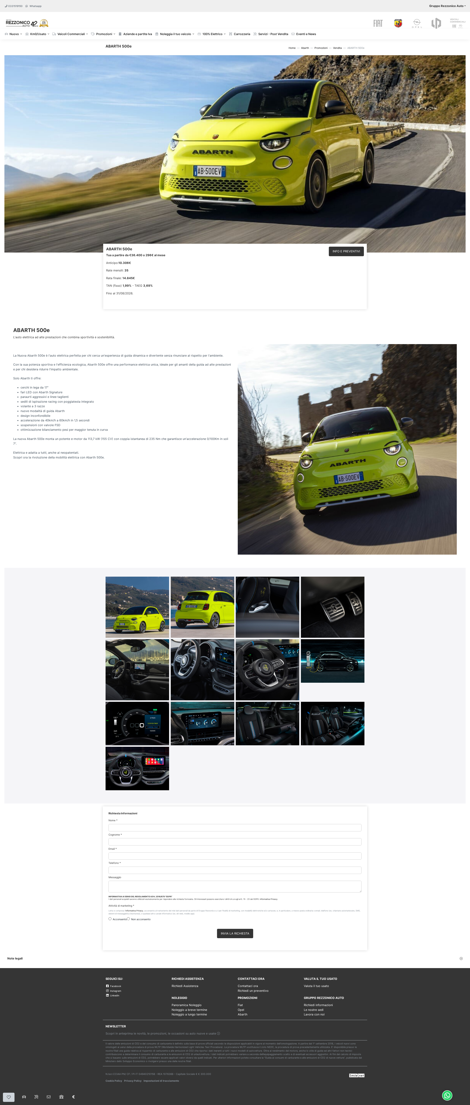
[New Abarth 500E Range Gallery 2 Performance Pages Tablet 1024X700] (202, 723)
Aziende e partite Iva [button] (137, 34)
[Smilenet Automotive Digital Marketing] (356, 1075)
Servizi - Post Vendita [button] (273, 34)
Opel (241, 1010)
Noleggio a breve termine (189, 1010)
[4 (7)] (267, 607)
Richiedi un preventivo (253, 990)
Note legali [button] (15, 958)
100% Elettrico (212, 34)
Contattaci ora (248, 986)
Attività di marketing (121, 905)
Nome (113, 820)
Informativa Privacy (268, 899)
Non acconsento (141, 919)
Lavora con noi (314, 1014)
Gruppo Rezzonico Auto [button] (446, 6)
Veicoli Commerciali (71, 34)
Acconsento (120, 919)
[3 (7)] (202, 607)
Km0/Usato (38, 34)
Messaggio (115, 877)
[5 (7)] (332, 607)
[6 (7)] (137, 669)
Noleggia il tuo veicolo (175, 34)
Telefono (115, 862)
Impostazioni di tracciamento (161, 1080)
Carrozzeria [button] (241, 34)
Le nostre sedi (313, 1010)
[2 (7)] (137, 607)
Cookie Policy (114, 1080)
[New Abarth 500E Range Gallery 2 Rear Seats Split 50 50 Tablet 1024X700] (267, 723)
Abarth (305, 47)
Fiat (240, 1005)
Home (292, 47)
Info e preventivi (346, 251)
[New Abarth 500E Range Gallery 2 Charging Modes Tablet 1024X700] (332, 661)
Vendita (337, 47)
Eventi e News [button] (306, 34)
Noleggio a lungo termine (189, 1014)
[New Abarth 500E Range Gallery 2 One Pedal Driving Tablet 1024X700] (137, 723)
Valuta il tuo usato (316, 986)
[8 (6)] (267, 669)
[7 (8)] (202, 669)
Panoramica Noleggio (187, 1005)
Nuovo (14, 34)
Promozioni (103, 34)
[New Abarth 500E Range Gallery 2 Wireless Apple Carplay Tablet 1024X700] (137, 768)
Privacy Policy (133, 1080)
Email (113, 848)
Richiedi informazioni (318, 1005)
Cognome (115, 834)
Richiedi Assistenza (185, 986)
